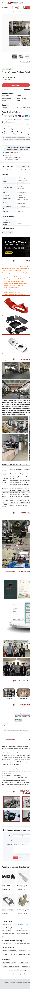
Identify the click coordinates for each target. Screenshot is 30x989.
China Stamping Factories (9, 962)
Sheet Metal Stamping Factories (11, 966)
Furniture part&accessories (8, 933)
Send (15, 858)
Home (3, 11)
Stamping (27, 11)
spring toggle (19, 928)
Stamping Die (22, 950)
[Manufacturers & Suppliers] (15, 2)
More (3, 977)
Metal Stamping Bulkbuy (21, 974)
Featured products (6, 930)
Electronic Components (22, 933)
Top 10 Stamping (7, 974)
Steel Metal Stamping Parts (9, 970)
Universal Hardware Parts (9, 950)
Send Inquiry (15, 85)
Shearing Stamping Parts (9, 954)
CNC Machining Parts (21, 930)
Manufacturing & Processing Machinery (14, 11)
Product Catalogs (24, 924)
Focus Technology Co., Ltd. (20, 982)
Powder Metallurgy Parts (8, 928)
